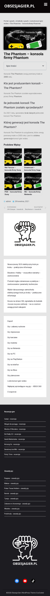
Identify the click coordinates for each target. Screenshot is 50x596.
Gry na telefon (13, 365)
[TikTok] (33, 581)
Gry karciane (12, 337)
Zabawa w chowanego (12, 504)
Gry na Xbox (12, 370)
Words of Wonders (11, 429)
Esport (10, 321)
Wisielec (7, 509)
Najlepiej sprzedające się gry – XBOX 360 (24, 386)
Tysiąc (6, 499)
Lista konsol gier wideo (17, 381)
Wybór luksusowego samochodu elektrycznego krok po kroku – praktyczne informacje (24, 293)
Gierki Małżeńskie (10, 439)
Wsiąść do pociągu (11, 424)
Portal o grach (9, 21)
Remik (6, 493)
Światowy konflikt (10, 449)
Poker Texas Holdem (11, 488)
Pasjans (7, 478)
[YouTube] (25, 581)
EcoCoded (40, 593)
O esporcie (11, 392)
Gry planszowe (13, 375)
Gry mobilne (12, 343)
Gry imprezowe (13, 332)
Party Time (8, 454)
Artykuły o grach (22, 21)
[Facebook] (17, 581)
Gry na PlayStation (14, 359)
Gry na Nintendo (13, 348)
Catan (6, 419)
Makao (6, 483)
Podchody (8, 514)
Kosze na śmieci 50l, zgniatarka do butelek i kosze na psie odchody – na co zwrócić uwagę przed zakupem (24, 304)
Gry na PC (11, 354)
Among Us (8, 444)
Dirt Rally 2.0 (8, 434)
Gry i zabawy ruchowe (16, 326)
